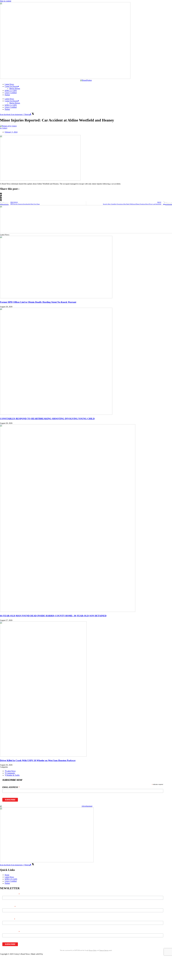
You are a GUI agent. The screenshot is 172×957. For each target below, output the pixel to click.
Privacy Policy (93, 950)
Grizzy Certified (11, 93)
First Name (8, 906)
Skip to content (5, 1)
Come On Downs (11, 86)
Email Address (11, 787)
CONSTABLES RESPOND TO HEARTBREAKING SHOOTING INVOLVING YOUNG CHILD (47, 418)
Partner (7, 95)
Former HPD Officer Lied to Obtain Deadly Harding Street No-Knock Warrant (38, 302)
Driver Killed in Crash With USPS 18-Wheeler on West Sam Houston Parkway (38, 760)
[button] (86, 194)
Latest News (9, 84)
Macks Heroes (14, 88)
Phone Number (11, 931)
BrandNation (48, 954)
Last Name (8, 919)
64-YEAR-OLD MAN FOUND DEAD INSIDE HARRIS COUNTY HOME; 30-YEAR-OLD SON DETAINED (53, 615)
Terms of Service (104, 950)
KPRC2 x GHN (11, 91)
